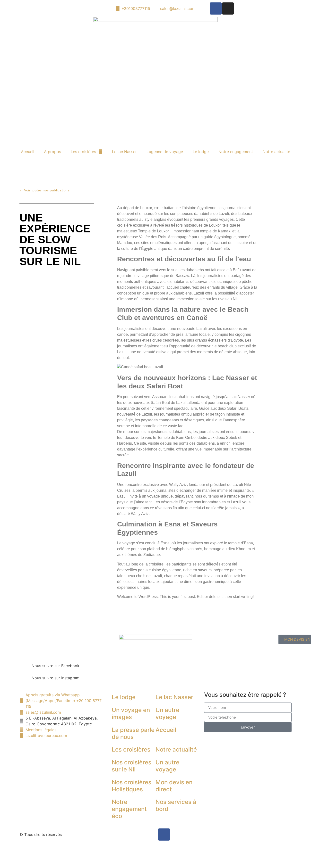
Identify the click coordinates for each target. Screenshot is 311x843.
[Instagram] (228, 8)
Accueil (27, 151)
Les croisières (83, 151)
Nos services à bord (176, 805)
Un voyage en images (131, 713)
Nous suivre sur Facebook (55, 665)
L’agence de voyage (165, 151)
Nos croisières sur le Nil (131, 766)
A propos (52, 151)
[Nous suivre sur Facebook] (25, 669)
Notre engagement (235, 151)
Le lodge (201, 151)
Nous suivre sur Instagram (55, 677)
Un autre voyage (167, 713)
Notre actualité (276, 151)
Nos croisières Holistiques (131, 786)
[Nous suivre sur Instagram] (25, 681)
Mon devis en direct (174, 786)
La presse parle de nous (133, 733)
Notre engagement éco (129, 808)
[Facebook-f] (216, 8)
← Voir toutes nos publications (44, 190)
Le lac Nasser (124, 151)
